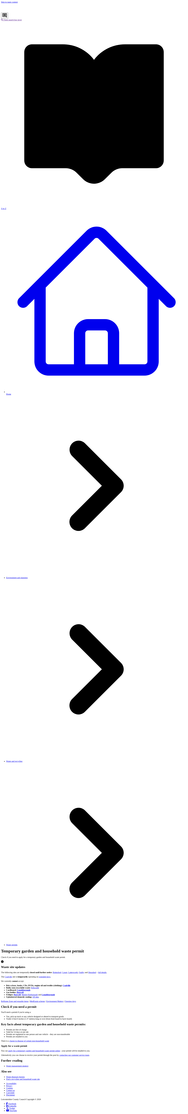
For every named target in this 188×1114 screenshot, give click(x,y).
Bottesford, (57, 972)
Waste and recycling (14, 761)
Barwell (20, 992)
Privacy (9, 1086)
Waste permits (11, 945)
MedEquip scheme (37, 1001)
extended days (44, 977)
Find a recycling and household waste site (23, 1079)
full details (102, 972)
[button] (11, 20)
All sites (35, 997)
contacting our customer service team (74, 1055)
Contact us (10, 1090)
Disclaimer (10, 1095)
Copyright (10, 1093)
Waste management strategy (17, 1066)
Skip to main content (9, 2)
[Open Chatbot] (4, 16)
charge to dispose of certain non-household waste (29, 1041)
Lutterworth (73, 972)
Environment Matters (54, 1001)
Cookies (9, 1088)
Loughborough (23, 990)
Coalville (8, 977)
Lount (64, 972)
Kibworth (35, 988)
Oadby (81, 972)
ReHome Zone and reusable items (14, 1001)
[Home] (18, 11)
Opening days (70, 1001)
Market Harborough (30, 995)
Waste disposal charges (15, 1077)
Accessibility (11, 1083)
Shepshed (92, 972)
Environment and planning (17, 578)
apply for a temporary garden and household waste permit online (34, 1051)
